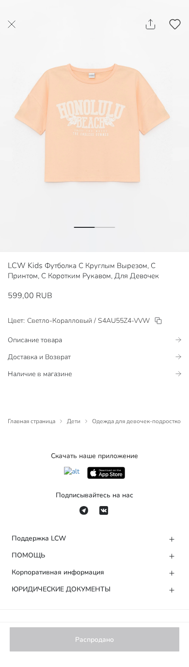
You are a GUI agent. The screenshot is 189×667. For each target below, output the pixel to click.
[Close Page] (12, 24)
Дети (73, 421)
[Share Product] (150, 24)
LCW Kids (25, 265)
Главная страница (31, 421)
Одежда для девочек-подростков (138, 421)
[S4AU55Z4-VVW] (158, 320)
